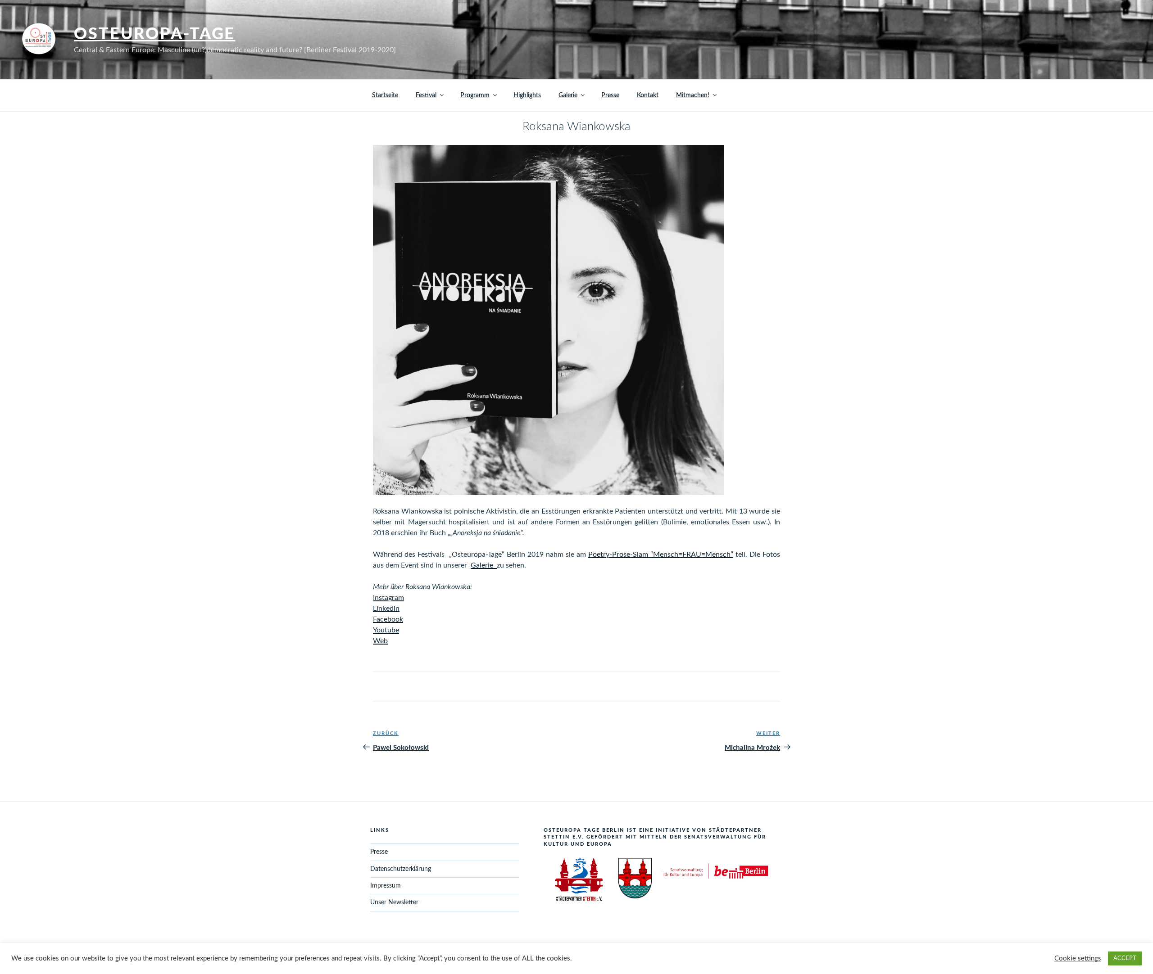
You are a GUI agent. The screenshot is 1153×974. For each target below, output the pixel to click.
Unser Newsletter (394, 902)
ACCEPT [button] (1124, 958)
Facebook (388, 619)
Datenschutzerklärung (400, 869)
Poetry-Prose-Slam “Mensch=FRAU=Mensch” (660, 554)
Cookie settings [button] (1077, 958)
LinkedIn (386, 608)
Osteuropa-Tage (154, 34)
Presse (610, 95)
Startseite (385, 95)
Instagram (388, 597)
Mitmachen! (692, 95)
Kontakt (647, 95)
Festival (426, 95)
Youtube (386, 630)
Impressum (385, 886)
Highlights (527, 95)
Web (380, 641)
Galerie (567, 95)
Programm (475, 95)
